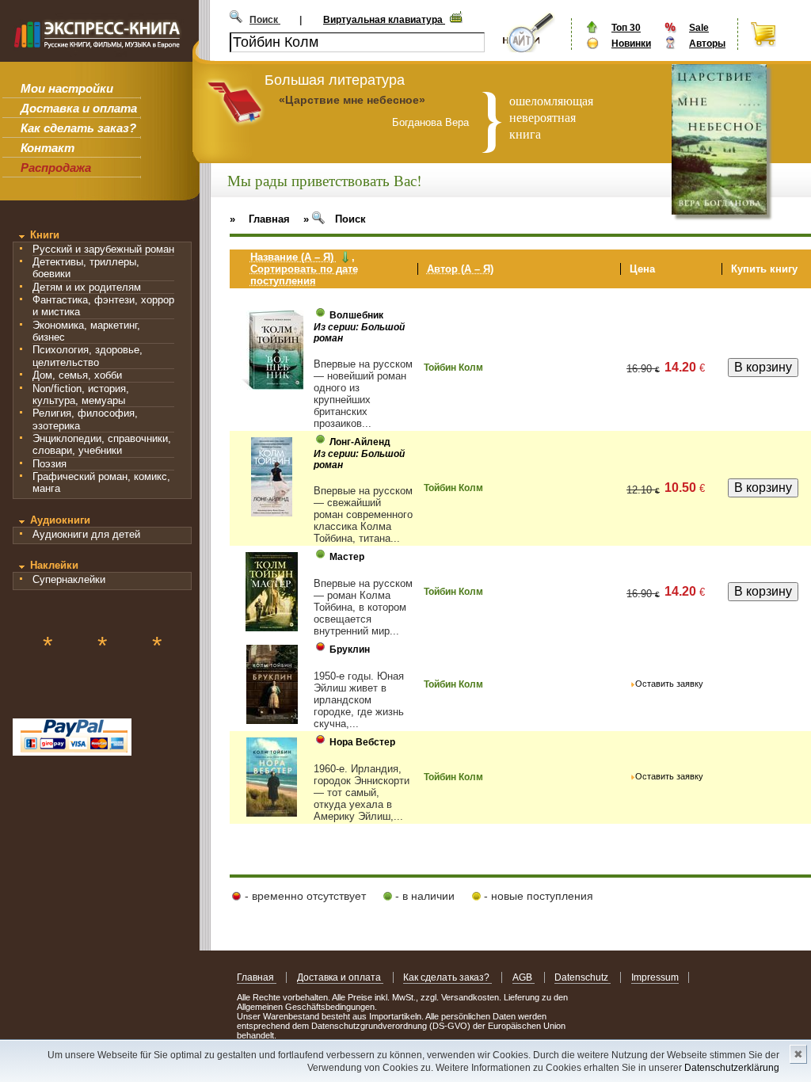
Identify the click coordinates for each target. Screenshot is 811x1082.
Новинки (631, 43)
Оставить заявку (669, 683)
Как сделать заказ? (78, 128)
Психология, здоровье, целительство (87, 356)
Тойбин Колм (453, 367)
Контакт (47, 147)
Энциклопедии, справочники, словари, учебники (101, 444)
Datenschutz (582, 977)
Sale (699, 27)
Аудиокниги (60, 520)
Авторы (707, 43)
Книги (44, 235)
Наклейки (54, 565)
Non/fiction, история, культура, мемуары (80, 394)
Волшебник (356, 315)
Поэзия (49, 464)
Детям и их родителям (86, 287)
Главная (256, 977)
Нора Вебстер (362, 742)
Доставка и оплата (79, 108)
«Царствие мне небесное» (352, 99)
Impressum (655, 977)
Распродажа (56, 167)
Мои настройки (67, 88)
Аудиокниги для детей (86, 534)
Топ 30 (626, 27)
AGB (523, 977)
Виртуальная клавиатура (384, 19)
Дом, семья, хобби (77, 375)
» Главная (260, 219)
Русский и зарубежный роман (103, 249)
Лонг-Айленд (359, 442)
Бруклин (349, 649)
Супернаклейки (68, 579)
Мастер (346, 556)
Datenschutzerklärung (731, 1067)
